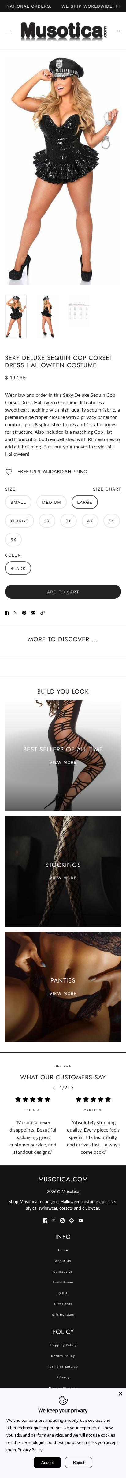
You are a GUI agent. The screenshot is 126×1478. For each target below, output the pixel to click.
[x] (54, 1220)
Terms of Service (63, 1366)
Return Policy (63, 1356)
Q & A (63, 1293)
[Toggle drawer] (7, 32)
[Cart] (118, 31)
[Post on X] (16, 612)
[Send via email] (33, 612)
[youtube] (80, 1220)
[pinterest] (71, 1220)
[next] (72, 1087)
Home (63, 1250)
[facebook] (45, 1220)
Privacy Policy (30, 1449)
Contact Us (63, 1271)
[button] (42, 612)
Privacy (63, 1377)
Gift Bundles (63, 1314)
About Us (63, 1261)
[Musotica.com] (63, 31)
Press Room (63, 1282)
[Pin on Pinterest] (24, 612)
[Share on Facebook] (7, 612)
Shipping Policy (63, 1345)
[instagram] (62, 1220)
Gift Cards (63, 1304)
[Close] (120, 1394)
